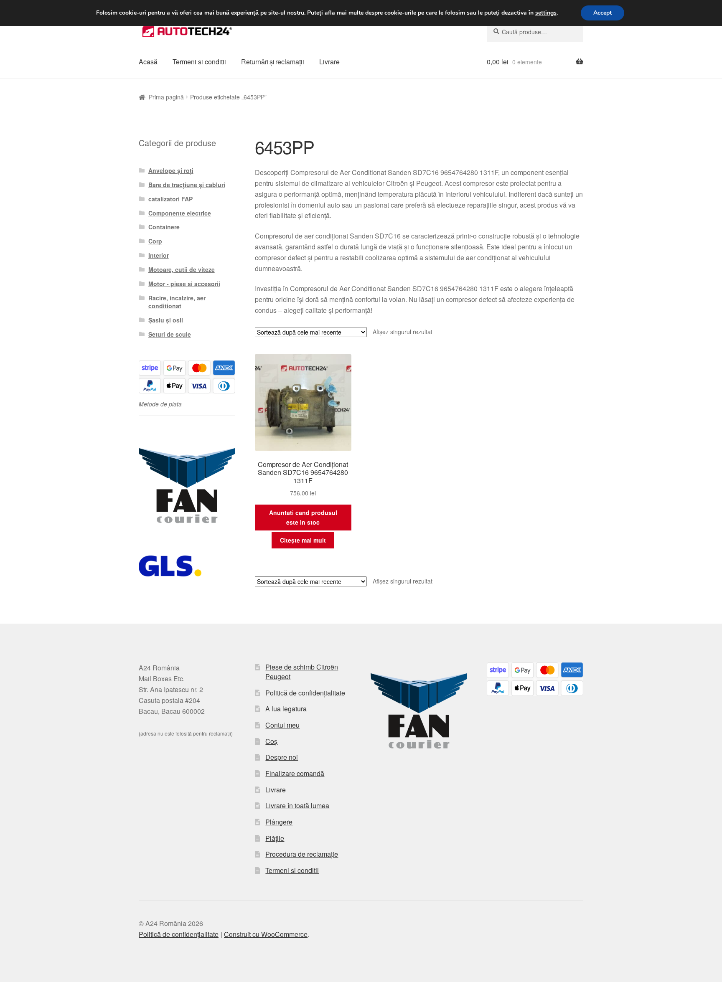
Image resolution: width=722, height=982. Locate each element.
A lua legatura (286, 708)
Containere (164, 227)
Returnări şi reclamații (272, 61)
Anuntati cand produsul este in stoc (303, 517)
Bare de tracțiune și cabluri (186, 184)
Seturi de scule (169, 334)
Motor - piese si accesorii (184, 283)
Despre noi (281, 757)
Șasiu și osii (165, 320)
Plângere (278, 822)
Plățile (274, 838)
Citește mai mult (303, 540)
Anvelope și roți (170, 170)
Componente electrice (179, 213)
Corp (155, 241)
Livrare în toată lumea (297, 805)
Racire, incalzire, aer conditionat (177, 302)
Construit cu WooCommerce (266, 934)
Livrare (329, 61)
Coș (271, 741)
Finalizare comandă (294, 773)
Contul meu (282, 725)
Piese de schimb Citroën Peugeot (301, 671)
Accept (602, 13)
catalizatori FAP (170, 199)
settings (546, 13)
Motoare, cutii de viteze (181, 269)
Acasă (148, 61)
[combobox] (535, 32)
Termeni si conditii (199, 61)
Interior (158, 255)
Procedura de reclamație (301, 854)
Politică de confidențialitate (305, 693)
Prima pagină (166, 97)
